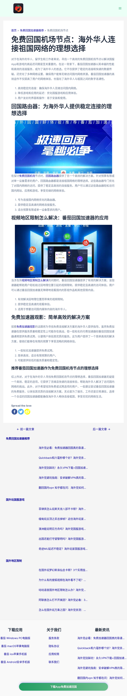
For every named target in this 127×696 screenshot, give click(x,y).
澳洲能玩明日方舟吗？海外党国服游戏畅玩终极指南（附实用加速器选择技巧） (63, 528)
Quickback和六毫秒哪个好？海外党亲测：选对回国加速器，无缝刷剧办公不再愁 (63, 457)
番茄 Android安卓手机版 (15, 662)
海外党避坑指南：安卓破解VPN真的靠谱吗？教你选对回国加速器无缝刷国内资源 (63, 477)
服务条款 (54, 638)
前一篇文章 (25, 429)
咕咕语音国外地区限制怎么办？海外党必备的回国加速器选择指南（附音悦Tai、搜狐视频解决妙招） (63, 590)
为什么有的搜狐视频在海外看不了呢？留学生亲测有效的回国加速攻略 (63, 580)
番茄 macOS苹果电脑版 (15, 646)
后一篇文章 (101, 429)
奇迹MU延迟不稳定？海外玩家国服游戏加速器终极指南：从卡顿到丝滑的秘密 (63, 548)
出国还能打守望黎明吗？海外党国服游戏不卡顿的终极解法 (63, 538)
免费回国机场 (27, 175)
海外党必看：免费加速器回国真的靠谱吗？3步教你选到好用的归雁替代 (63, 447)
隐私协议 (54, 646)
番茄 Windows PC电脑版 (15, 638)
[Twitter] (21, 412)
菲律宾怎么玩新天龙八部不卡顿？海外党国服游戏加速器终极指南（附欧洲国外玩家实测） (63, 509)
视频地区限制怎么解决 (35, 280)
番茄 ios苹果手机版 (15, 654)
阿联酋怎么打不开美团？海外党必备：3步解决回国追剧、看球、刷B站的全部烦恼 (63, 600)
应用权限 (54, 654)
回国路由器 (52, 175)
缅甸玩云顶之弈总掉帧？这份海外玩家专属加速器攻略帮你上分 (63, 519)
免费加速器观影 (26, 326)
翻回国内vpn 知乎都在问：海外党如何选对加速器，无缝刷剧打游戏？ (63, 487)
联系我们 (54, 662)
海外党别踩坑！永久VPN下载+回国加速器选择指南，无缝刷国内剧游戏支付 (63, 467)
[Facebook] (14, 412)
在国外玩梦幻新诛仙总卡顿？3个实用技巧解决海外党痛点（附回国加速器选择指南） (63, 570)
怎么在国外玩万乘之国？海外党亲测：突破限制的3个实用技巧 (63, 609)
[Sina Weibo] (27, 412)
